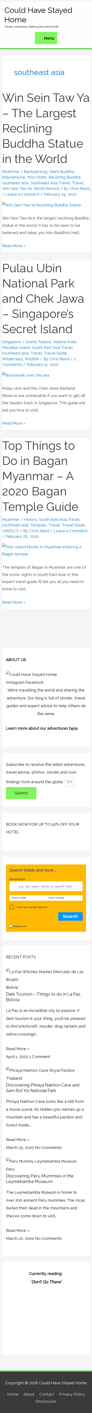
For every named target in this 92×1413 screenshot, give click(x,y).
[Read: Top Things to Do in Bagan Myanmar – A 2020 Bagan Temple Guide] (46, 550)
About (28, 1394)
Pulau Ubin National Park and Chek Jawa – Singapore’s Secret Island (43, 298)
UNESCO (10, 531)
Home (12, 1394)
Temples (38, 525)
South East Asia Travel (52, 347)
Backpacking (35, 171)
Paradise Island (16, 347)
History (30, 519)
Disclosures (46, 1401)
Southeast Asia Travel (50, 183)
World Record (46, 188)
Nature (45, 342)
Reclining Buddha (64, 177)
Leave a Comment (22, 194)
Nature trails (64, 342)
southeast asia (15, 183)
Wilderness (12, 359)
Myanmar (10, 171)
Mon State (36, 177)
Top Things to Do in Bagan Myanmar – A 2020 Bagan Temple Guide (40, 476)
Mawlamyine (13, 177)
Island (30, 342)
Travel (77, 183)
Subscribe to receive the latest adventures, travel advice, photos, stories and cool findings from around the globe (46, 773)
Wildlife (32, 359)
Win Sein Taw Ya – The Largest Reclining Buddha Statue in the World (46, 128)
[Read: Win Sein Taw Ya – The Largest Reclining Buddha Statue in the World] (41, 204)
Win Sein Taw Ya (17, 188)
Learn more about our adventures (42, 728)
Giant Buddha (61, 171)
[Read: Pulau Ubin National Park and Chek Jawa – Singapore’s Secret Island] (25, 375)
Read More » (13, 245)
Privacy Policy (72, 1394)
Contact (46, 1394)
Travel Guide (55, 353)
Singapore (11, 342)
